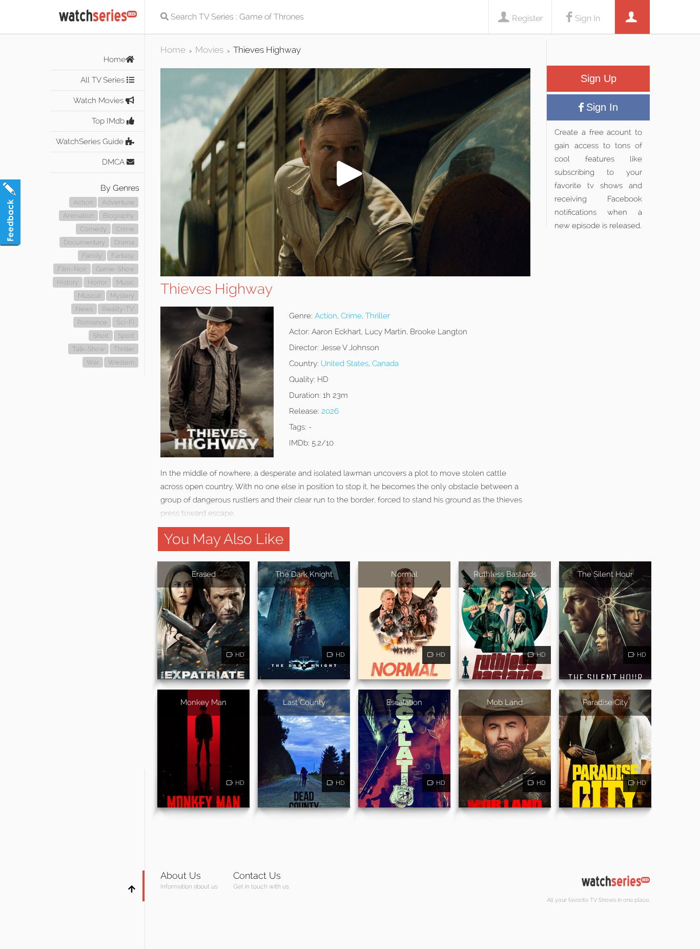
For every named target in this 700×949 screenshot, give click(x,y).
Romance (92, 322)
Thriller (124, 349)
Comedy (93, 229)
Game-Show (115, 269)
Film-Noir (72, 269)
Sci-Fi (125, 322)
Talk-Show (88, 349)
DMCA (114, 162)
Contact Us (257, 875)
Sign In (587, 18)
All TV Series (103, 80)
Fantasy (122, 255)
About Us (180, 875)
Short (101, 335)
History (67, 282)
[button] (345, 273)
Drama (124, 242)
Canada (385, 363)
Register (527, 18)
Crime (125, 229)
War (93, 362)
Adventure (118, 202)
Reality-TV (118, 309)
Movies (209, 50)
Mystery (122, 295)
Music (125, 282)
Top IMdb (109, 121)
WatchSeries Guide (91, 141)
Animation (78, 215)
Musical (89, 295)
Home (115, 59)
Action (83, 202)
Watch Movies (99, 100)
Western (121, 362)
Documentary (84, 242)
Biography (118, 215)
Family (92, 255)
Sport (126, 335)
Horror (97, 282)
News (84, 309)
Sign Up (598, 78)
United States (344, 363)
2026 (330, 411)
